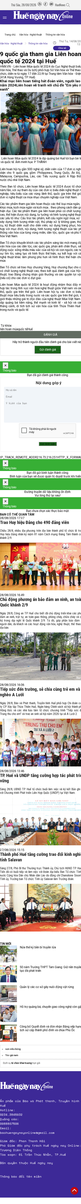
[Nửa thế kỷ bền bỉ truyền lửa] (8, 954)
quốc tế (23, 329)
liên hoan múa (9, 329)
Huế (30, 329)
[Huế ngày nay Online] (45, 17)
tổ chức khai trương (21, 1063)
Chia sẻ (62, 48)
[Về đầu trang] (74, 1191)
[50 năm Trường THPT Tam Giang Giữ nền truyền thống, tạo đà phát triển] (8, 973)
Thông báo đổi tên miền (20, 1176)
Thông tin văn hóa (55, 34)
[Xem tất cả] (6, 17)
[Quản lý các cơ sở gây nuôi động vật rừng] (8, 993)
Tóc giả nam (11, 1055)
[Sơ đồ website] (39, 5)
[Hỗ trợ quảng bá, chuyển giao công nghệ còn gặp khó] (8, 1013)
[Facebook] (45, 5)
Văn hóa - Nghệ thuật (30, 34)
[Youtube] (51, 5)
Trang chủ (10, 34)
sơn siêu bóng (13, 1049)
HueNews (60, 5)
